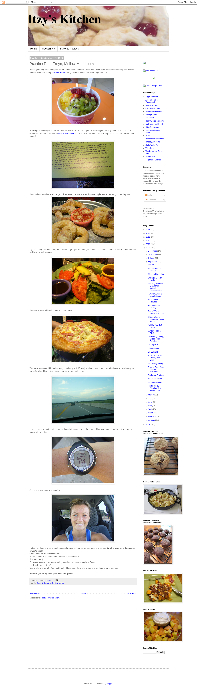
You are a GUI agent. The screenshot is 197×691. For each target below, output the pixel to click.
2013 (148, 233)
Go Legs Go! (153, 345)
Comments (151, 200)
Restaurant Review (51, 583)
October (151, 258)
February (152, 416)
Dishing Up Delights (153, 111)
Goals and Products (156, 375)
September (153, 262)
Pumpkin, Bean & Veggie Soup (155, 295)
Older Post (131, 593)
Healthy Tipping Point (154, 121)
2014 (148, 230)
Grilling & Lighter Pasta (155, 279)
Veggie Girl (150, 157)
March (151, 413)
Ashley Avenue (151, 105)
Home (33, 48)
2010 (148, 244)
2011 (148, 241)
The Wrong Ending (155, 364)
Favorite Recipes (69, 48)
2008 (148, 425)
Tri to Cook (150, 148)
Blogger (110, 684)
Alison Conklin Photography (151, 101)
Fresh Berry (59, 72)
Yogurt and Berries (153, 160)
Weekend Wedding (156, 274)
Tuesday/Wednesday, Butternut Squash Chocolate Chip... (156, 287)
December (152, 251)
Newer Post (35, 593)
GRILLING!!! (153, 352)
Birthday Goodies (155, 382)
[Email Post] (56, 580)
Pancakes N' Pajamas (154, 139)
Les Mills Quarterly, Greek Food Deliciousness (156, 339)
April (150, 409)
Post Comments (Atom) (50, 598)
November (152, 254)
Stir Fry (151, 265)
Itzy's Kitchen (64, 18)
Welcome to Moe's (155, 379)
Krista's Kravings (152, 127)
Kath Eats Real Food (154, 124)
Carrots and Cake (152, 108)
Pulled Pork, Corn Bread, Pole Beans (155, 357)
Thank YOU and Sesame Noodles (156, 312)
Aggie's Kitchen (151, 97)
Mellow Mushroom (66, 133)
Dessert (40, 583)
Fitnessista (149, 118)
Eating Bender (151, 115)
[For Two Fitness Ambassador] (144, 63)
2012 (148, 237)
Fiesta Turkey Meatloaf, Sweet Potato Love (155, 388)
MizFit (147, 135)
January (151, 420)
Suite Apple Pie (151, 145)
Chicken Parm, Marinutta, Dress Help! (156, 319)
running (61, 583)
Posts (149, 195)
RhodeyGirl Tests (152, 142)
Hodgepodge (153, 348)
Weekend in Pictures (153, 301)
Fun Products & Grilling (154, 306)
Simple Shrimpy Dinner (154, 269)
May (150, 406)
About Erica (48, 48)
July (150, 398)
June (150, 402)
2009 (148, 248)
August (151, 395)
